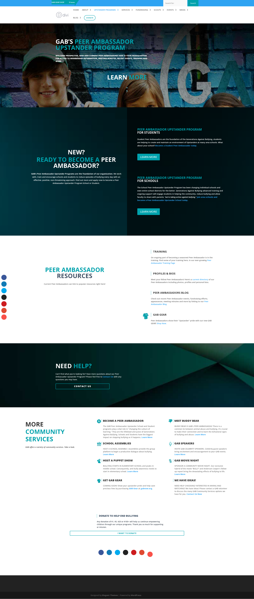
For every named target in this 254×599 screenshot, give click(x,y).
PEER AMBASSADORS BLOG (171, 292)
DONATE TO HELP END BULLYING (118, 515)
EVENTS (170, 10)
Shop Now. (162, 323)
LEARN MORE (148, 157)
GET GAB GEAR (112, 480)
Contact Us (82, 386)
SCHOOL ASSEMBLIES (117, 443)
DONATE (89, 18)
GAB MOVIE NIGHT (186, 460)
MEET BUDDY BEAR (186, 421)
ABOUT (85, 10)
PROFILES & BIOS (164, 273)
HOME (76, 10)
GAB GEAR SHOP (58, 2)
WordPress (136, 595)
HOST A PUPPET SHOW (118, 460)
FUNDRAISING (142, 10)
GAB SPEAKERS (184, 443)
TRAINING (160, 251)
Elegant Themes (110, 595)
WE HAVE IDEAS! (185, 480)
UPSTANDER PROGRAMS (105, 10)
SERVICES (126, 10)
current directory (200, 279)
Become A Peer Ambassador (123, 421)
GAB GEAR (160, 314)
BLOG (75, 18)
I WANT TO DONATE (127, 533)
